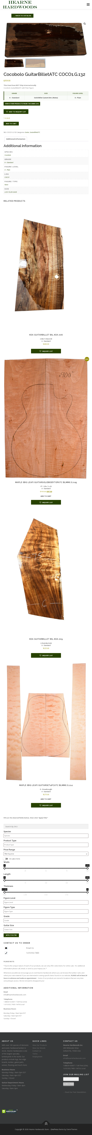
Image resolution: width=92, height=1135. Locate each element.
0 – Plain (7, 170)
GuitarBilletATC (35, 132)
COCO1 (7, 177)
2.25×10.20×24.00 (11, 192)
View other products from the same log (22, 104)
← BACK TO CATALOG (22, 16)
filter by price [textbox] (9, 854)
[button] (85, 24)
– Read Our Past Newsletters (74, 1092)
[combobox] (46, 854)
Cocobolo (8, 155)
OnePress (54, 1129)
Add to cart (11, 124)
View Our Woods (38, 1048)
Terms (34, 1054)
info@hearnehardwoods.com (15, 995)
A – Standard (9, 162)
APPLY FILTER (11, 935)
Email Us (30, 948)
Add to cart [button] (46, 496)
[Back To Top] (46, 1124)
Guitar (27, 132)
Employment (37, 1056)
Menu (88, 4)
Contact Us (36, 1051)
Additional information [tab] (15, 139)
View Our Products (39, 1045)
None (6, 185)
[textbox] (46, 835)
